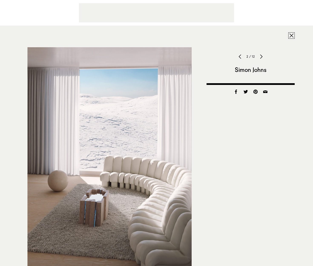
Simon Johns (250, 69)
